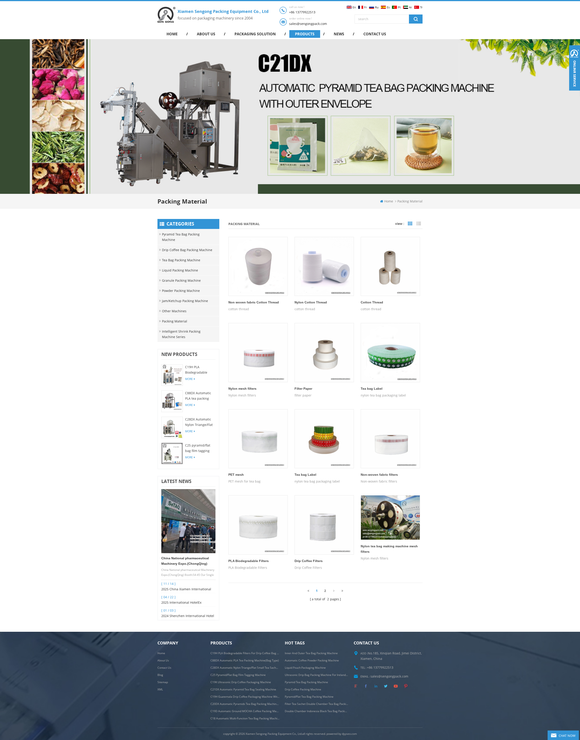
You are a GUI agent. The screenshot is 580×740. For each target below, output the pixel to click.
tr (421, 7)
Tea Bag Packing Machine (181, 260)
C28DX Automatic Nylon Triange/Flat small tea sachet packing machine (199, 422)
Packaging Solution (255, 33)
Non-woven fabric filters (379, 474)
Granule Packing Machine (181, 280)
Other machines (174, 311)
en (354, 7)
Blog (160, 675)
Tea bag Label (371, 388)
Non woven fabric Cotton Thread (253, 302)
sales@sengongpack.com (308, 24)
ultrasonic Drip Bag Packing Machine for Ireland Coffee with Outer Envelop (316, 675)
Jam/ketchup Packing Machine (185, 301)
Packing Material (174, 321)
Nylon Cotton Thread (311, 302)
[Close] (574, 93)
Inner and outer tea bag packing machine (311, 653)
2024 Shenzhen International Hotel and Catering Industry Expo (187, 616)
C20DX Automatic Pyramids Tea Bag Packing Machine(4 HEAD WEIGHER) (244, 704)
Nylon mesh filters (242, 388)
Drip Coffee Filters (309, 561)
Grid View (410, 223)
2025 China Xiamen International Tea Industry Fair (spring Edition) (186, 589)
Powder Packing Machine (181, 290)
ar (410, 7)
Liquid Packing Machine (180, 270)
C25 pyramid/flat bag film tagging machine (197, 448)
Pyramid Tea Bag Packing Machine (181, 237)
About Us (163, 660)
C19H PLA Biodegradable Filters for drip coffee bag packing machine (199, 370)
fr (365, 7)
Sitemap (162, 682)
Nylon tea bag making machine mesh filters (389, 548)
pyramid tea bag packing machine (306, 682)
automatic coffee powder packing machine (312, 660)
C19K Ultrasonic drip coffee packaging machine (240, 682)
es (388, 7)
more (189, 379)
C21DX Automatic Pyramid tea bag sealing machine (243, 689)
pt (399, 7)
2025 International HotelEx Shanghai (181, 602)
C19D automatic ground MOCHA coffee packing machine (244, 711)
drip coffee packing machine (303, 689)
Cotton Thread (372, 302)
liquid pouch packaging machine (305, 668)
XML (160, 689)
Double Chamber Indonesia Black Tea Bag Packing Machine (316, 711)
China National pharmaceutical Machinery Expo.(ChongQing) (185, 560)
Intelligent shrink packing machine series (181, 334)
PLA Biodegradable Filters (248, 561)
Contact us (374, 33)
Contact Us (164, 668)
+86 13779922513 (302, 12)
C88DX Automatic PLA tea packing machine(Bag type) (199, 396)
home (172, 33)
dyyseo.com (349, 734)
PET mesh (236, 474)
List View (418, 223)
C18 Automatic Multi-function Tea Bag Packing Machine (244, 718)
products (304, 33)
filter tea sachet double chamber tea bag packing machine (316, 704)
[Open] (574, 68)
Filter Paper (303, 388)
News (339, 33)
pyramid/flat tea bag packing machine (309, 697)
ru (377, 7)
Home (161, 653)
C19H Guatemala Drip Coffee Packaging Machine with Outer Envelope (244, 697)
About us (206, 33)
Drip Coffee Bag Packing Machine (187, 250)
